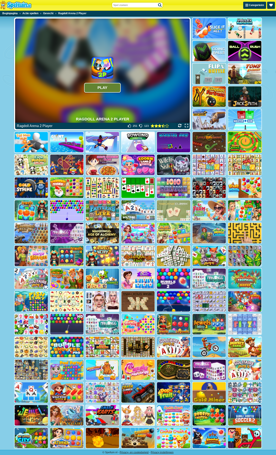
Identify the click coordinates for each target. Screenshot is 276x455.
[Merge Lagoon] (209, 233)
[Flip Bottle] (209, 74)
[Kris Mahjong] (31, 347)
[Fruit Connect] (31, 324)
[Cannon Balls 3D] (138, 438)
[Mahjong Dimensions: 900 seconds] (102, 324)
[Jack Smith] (244, 96)
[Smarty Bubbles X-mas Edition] (173, 301)
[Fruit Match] (244, 188)
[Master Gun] (244, 119)
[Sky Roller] (102, 142)
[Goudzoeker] (209, 392)
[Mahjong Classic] (173, 210)
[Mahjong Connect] (244, 165)
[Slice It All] (209, 28)
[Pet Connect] (244, 392)
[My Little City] (31, 438)
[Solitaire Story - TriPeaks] (31, 392)
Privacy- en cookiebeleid (134, 452)
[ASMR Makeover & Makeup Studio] (102, 301)
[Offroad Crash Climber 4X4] (138, 392)
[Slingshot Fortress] (209, 96)
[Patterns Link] (102, 210)
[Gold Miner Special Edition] (102, 438)
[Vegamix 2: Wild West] (67, 279)
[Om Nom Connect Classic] (102, 279)
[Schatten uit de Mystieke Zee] (31, 233)
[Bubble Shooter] (67, 210)
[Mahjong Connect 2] (138, 347)
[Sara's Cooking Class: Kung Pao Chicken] (102, 165)
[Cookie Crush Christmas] (173, 415)
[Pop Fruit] (173, 392)
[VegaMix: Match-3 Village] (244, 210)
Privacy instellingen (162, 452)
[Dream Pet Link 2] (102, 392)
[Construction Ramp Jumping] (209, 119)
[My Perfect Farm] (244, 347)
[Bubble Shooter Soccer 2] (244, 415)
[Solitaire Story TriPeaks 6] (209, 256)
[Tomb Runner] (244, 74)
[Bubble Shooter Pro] (67, 347)
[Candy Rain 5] (138, 324)
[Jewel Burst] (31, 415)
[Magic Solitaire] (67, 415)
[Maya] (173, 370)
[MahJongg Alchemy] (102, 233)
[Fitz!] (244, 324)
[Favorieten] (271, 5)
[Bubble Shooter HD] (67, 324)
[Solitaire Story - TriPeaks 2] (138, 210)
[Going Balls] (209, 51)
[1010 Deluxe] (173, 188)
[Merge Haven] (31, 256)
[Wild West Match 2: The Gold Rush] (67, 392)
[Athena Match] (67, 438)
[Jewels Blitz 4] (67, 256)
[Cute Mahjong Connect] (31, 165)
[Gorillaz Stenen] (209, 188)
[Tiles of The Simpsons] (31, 370)
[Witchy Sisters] (173, 165)
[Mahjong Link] (138, 256)
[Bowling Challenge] (138, 142)
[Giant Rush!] (67, 142)
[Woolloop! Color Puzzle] (102, 370)
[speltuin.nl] (15, 5)
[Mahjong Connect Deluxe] (209, 165)
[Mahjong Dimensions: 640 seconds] (209, 279)
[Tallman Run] (31, 142)
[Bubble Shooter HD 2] (173, 279)
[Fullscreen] (186, 126)
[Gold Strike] (31, 188)
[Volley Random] (244, 28)
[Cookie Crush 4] (173, 438)
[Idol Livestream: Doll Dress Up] (138, 415)
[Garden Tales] (67, 188)
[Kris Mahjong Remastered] (102, 347)
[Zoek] (160, 5)
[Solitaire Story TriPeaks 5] (173, 347)
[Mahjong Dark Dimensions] (209, 370)
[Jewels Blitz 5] (102, 256)
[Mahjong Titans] (102, 188)
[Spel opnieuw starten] (179, 126)
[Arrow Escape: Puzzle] (244, 233)
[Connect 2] (209, 301)
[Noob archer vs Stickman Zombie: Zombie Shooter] (244, 438)
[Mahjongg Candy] (138, 370)
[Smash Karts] (102, 415)
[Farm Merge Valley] (209, 210)
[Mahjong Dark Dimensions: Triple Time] (67, 233)
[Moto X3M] (209, 347)
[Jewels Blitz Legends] (173, 324)
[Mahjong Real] (138, 301)
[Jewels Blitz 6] (31, 210)
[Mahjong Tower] (173, 256)
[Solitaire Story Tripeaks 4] (244, 370)
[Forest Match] (209, 415)
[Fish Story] (31, 301)
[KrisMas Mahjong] (67, 301)
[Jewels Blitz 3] (209, 324)
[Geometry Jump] (173, 142)
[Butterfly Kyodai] (244, 256)
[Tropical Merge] (244, 279)
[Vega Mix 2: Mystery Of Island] (173, 233)
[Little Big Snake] (209, 142)
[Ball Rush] (244, 51)
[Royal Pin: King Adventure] (67, 165)
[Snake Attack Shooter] (244, 142)
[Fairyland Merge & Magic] (138, 233)
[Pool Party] (67, 370)
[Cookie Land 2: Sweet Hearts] (138, 165)
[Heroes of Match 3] (244, 301)
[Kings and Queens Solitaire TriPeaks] (138, 279)
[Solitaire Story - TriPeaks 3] (31, 279)
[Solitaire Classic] (138, 188)
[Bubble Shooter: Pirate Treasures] (209, 438)
